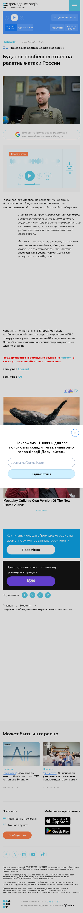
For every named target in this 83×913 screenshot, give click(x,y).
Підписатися (41, 474)
